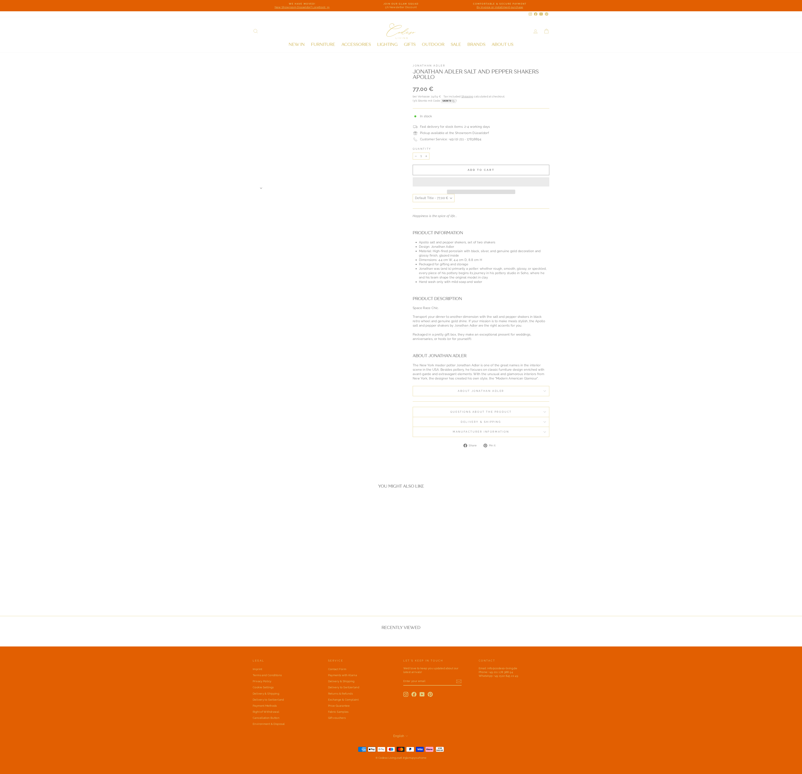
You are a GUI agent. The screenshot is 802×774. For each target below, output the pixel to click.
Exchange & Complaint (343, 699)
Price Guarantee (339, 705)
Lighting (387, 44)
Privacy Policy (262, 681)
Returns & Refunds (340, 693)
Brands (476, 44)
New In (297, 44)
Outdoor (433, 44)
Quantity (422, 148)
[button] (481, 181)
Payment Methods (265, 705)
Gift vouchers (337, 717)
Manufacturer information (481, 431)
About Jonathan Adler (481, 391)
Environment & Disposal (269, 723)
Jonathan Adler (429, 65)
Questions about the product (481, 411)
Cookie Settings (263, 687)
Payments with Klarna (342, 675)
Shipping (467, 96)
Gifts (410, 44)
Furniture (323, 44)
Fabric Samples (338, 711)
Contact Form (337, 669)
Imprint (257, 669)
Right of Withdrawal (266, 711)
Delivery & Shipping (481, 421)
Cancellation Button (266, 717)
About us (502, 44)
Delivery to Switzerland (268, 699)
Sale (456, 44)
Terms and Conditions (267, 675)
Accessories (356, 44)
